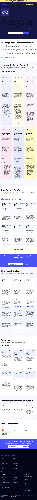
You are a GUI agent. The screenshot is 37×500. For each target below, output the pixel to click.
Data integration (16, 465)
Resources (3, 474)
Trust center (27, 479)
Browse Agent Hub (22, 196)
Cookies (16, 495)
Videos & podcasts (4, 484)
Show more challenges (18, 331)
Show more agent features (18, 249)
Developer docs (15, 477)
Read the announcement (17, 1)
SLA (23, 495)
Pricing (2, 470)
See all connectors (18, 35)
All (2, 199)
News (26, 488)
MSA (19, 495)
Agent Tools (14, 199)
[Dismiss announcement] (35, 1)
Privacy (12, 495)
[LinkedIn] (11, 496)
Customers (27, 474)
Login (23, 4)
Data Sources (7, 199)
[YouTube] (15, 496)
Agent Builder (3, 196)
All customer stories (28, 476)
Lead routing (15, 468)
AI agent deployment (16, 461)
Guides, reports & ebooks (5, 479)
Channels (19, 199)
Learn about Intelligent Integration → (9, 71)
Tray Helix (2, 468)
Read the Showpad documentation (7, 57)
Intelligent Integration (4, 463)
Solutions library (15, 460)
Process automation (16, 466)
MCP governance (16, 463)
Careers (26, 485)
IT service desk (15, 470)
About (26, 483)
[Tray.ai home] (4, 4)
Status (32, 495)
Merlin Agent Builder (4, 460)
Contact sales (29, 4)
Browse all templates (6, 345)
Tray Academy (15, 479)
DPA (21, 495)
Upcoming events (4, 480)
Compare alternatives (5, 487)
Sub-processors (27, 495)
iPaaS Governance (4, 465)
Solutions (14, 458)
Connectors (3, 471)
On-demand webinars (5, 482)
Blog (2, 477)
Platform (2, 458)
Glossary (2, 485)
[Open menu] (34, 4)
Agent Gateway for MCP (12, 196)
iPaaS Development (4, 466)
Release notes (15, 482)
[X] (13, 496)
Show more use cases (18, 181)
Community (15, 480)
